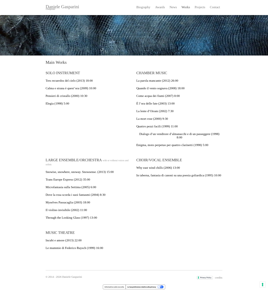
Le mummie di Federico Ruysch (74, 248)
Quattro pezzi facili (157, 126)
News (173, 7)
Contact (215, 7)
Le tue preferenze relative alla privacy (141, 287)
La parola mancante (157, 80)
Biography (143, 7)
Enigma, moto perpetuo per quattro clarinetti (172, 145)
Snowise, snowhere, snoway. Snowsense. (80, 172)
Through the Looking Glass (71, 217)
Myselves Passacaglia (68, 202)
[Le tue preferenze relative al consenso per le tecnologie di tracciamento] (263, 285)
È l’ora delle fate (155, 103)
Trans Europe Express (68, 179)
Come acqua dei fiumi (158, 95)
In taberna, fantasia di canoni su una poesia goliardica (178, 175)
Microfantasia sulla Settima (71, 187)
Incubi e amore (64, 240)
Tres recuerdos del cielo (69, 80)
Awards (160, 7)
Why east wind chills (158, 167)
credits (218, 277)
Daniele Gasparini (62, 7)
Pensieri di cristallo (66, 95)
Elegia (57, 103)
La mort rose (152, 118)
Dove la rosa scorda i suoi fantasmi (75, 194)
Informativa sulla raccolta (114, 287)
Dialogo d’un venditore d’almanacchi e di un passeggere (179, 135)
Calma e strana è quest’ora (71, 88)
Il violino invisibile (66, 210)
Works (185, 7)
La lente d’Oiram (155, 111)
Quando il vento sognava (160, 88)
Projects (200, 7)
